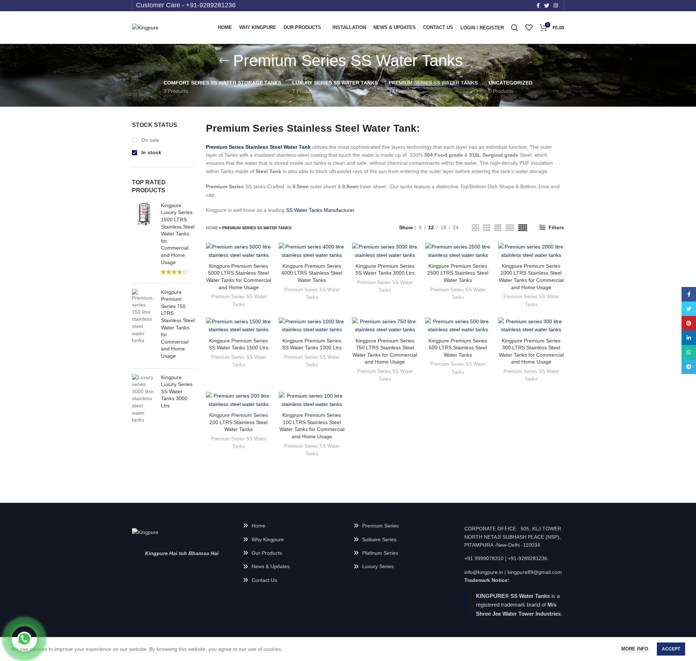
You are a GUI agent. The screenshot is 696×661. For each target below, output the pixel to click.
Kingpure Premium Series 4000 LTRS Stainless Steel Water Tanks (311, 273)
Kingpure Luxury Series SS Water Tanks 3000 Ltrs (176, 391)
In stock (150, 152)
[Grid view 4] (497, 227)
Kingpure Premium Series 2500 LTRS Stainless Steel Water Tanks (457, 273)
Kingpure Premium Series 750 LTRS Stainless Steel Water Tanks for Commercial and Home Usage (178, 324)
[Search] (515, 27)
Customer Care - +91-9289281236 (186, 5)
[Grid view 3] (486, 227)
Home (212, 228)
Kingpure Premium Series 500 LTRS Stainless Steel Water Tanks (457, 348)
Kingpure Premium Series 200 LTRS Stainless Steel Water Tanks (238, 422)
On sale (149, 140)
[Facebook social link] (538, 5)
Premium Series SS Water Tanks (238, 300)
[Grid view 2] (475, 227)
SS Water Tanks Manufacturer (320, 210)
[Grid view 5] (522, 227)
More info (634, 649)
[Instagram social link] (555, 5)
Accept (671, 649)
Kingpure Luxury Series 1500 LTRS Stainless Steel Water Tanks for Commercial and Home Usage (178, 233)
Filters (556, 227)
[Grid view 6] (510, 227)
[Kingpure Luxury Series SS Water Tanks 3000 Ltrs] (144, 399)
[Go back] (224, 60)
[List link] (293, 526)
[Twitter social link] (546, 5)
